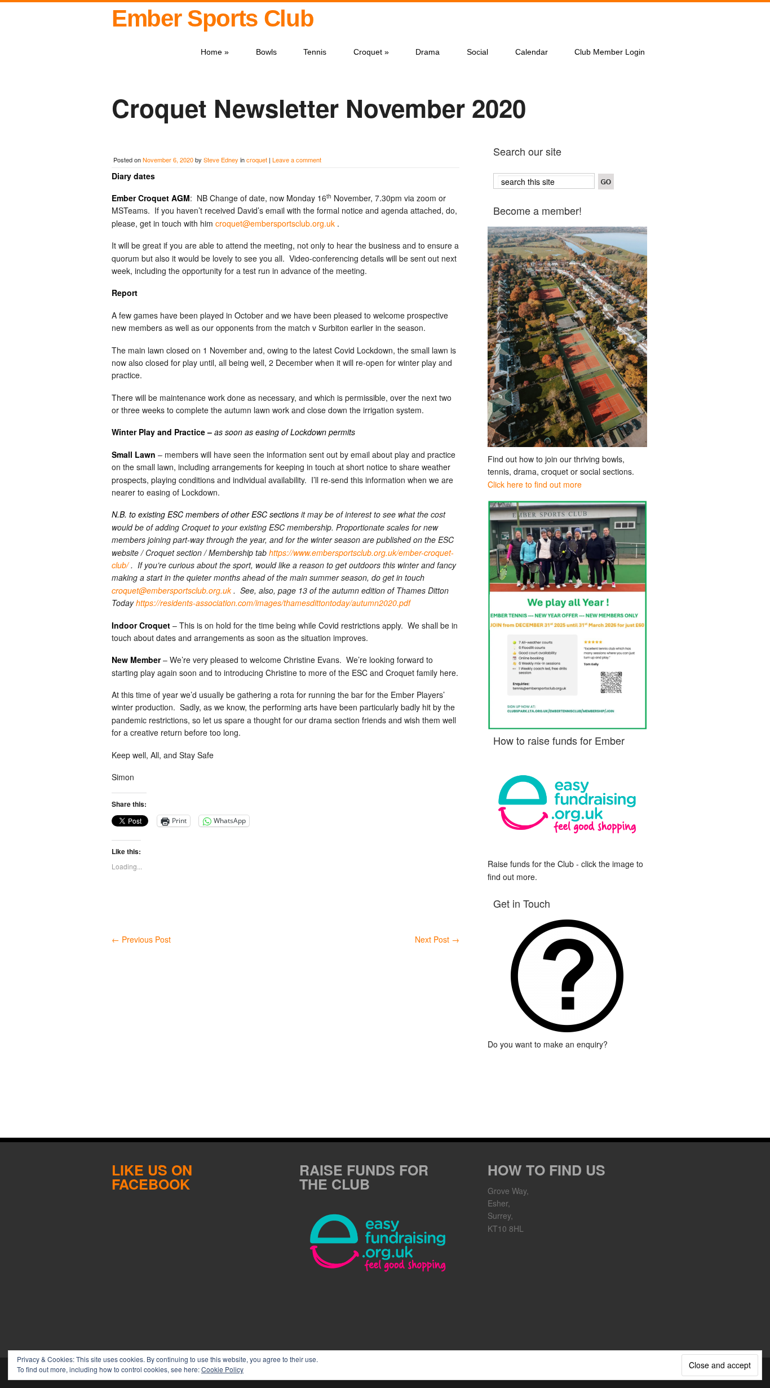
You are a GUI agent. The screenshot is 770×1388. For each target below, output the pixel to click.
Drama (427, 51)
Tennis (314, 51)
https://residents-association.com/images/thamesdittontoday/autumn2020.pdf (273, 602)
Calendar (531, 51)
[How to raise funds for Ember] (567, 804)
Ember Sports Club (212, 18)
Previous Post (141, 939)
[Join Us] (567, 337)
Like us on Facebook (152, 1177)
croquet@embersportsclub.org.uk (275, 223)
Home (215, 51)
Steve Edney (220, 159)
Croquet (371, 51)
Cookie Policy (222, 1369)
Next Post (437, 939)
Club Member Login (609, 51)
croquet (256, 159)
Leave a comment (296, 159)
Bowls (266, 51)
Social (477, 51)
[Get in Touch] (567, 976)
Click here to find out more (535, 484)
